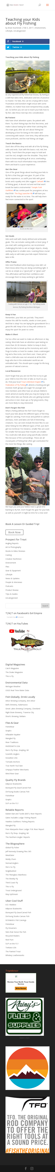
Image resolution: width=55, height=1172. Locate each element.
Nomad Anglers (12, 863)
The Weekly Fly (12, 878)
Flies (7, 566)
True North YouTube (14, 765)
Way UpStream (12, 894)
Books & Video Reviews (15, 551)
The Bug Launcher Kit (23, 193)
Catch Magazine (12, 668)
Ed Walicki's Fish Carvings (16, 920)
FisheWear (10, 726)
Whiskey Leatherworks (15, 955)
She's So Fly (10, 867)
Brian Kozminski (14, 28)
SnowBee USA (11, 758)
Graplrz (8, 730)
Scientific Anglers (12, 754)
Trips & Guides (12, 594)
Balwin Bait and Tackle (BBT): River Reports (24, 813)
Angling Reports (12, 543)
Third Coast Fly (12, 882)
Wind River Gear (12, 773)
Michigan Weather (13, 686)
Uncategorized (19, 31)
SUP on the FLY (12, 803)
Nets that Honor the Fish (16, 932)
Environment (40, 28)
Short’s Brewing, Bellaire (16, 716)
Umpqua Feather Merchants (17, 769)
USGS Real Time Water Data (17, 690)
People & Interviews (14, 582)
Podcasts (9, 586)
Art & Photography (13, 547)
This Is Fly (10, 886)
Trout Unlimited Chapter (31, 382)
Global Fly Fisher (12, 847)
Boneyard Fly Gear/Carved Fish (18, 788)
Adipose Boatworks (14, 784)
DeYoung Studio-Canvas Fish (17, 791)
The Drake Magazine (14, 672)
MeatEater (10, 855)
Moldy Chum (11, 859)
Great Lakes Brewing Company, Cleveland (23, 708)
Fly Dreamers (11, 928)
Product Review (12, 590)
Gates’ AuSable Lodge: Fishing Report (21, 817)
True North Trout (11, 617)
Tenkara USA (11, 947)
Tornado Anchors (13, 762)
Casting (9, 555)
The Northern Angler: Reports (18, 837)
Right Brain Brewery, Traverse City (20, 712)
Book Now (14, 532)
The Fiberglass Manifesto (16, 875)
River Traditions (12, 742)
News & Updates (13, 578)
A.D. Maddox (11, 904)
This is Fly (10, 676)
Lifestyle (9, 31)
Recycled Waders (13, 936)
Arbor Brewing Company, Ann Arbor (20, 701)
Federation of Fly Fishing (16, 385)
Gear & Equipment (13, 570)
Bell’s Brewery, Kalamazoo (17, 704)
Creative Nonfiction (13, 559)
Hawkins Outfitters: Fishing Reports (20, 821)
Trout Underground (13, 890)
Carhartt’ (40, 181)
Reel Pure (9, 939)
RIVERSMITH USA (13, 746)
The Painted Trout (13, 951)
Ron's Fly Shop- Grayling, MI (17, 750)
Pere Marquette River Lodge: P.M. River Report (25, 829)
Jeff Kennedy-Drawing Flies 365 (18, 851)
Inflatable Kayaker (13, 734)
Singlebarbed (11, 871)
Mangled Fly (10, 738)
